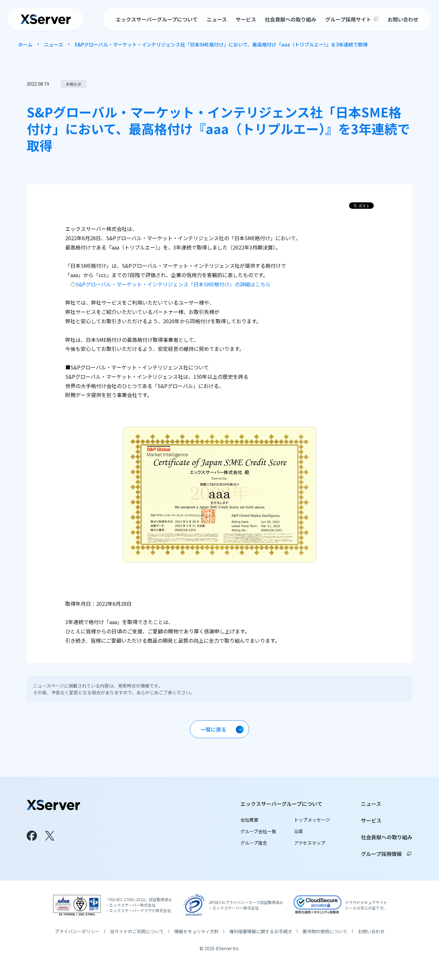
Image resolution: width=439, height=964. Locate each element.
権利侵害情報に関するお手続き (260, 931)
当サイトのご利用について (137, 931)
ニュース (217, 19)
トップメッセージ (312, 819)
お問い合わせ (403, 19)
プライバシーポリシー (77, 931)
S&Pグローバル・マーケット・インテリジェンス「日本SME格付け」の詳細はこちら (173, 284)
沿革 (298, 831)
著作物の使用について (324, 931)
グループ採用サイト (348, 19)
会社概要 (249, 819)
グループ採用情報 (386, 854)
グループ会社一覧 (258, 831)
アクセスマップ (309, 843)
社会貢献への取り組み (290, 19)
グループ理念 (253, 843)
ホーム (25, 44)
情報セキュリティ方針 (196, 931)
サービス (246, 19)
